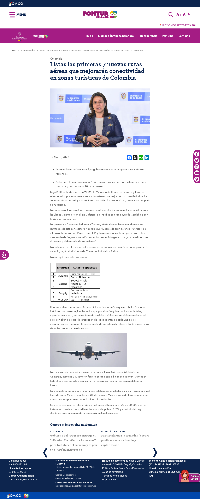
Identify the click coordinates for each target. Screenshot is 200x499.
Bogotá (106, 431)
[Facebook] (196, 152)
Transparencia (148, 36)
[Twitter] (196, 159)
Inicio (89, 36)
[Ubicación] (196, 177)
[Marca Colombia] (26, 495)
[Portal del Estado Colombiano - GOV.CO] (14, 495)
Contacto (184, 36)
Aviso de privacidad (112, 472)
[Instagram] (196, 165)
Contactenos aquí (18, 461)
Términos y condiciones (114, 475)
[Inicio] (100, 14)
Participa (167, 36)
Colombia (56, 58)
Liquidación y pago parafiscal (116, 36)
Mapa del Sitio (109, 479)
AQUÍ (194, 25)
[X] (135, 157)
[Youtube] (196, 171)
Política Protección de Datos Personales (123, 468)
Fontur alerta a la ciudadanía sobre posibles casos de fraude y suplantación (125, 440)
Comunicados (28, 50)
